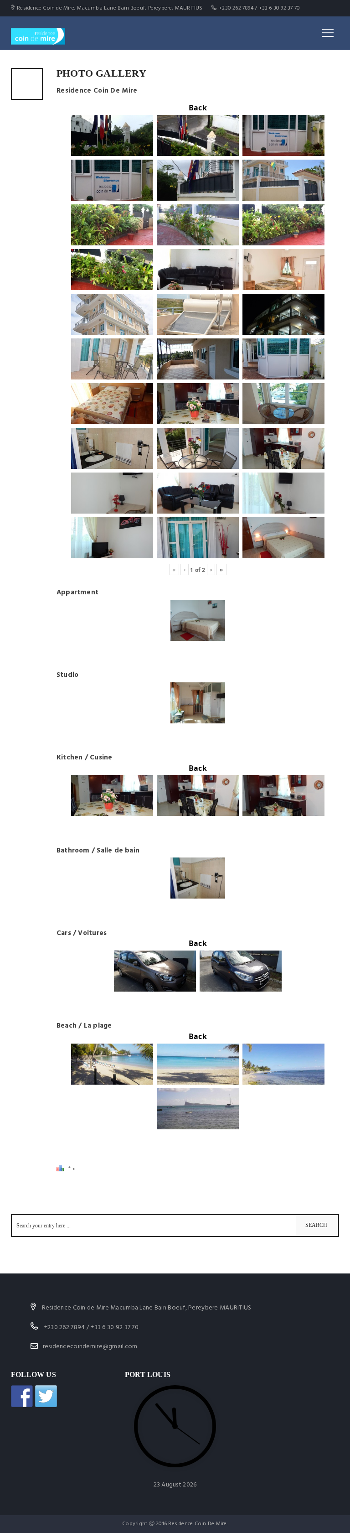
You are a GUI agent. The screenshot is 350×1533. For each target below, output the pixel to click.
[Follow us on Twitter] (46, 1396)
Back (198, 108)
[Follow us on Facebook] (22, 1396)
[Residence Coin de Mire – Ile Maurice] (38, 32)
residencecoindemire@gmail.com (90, 1346)
